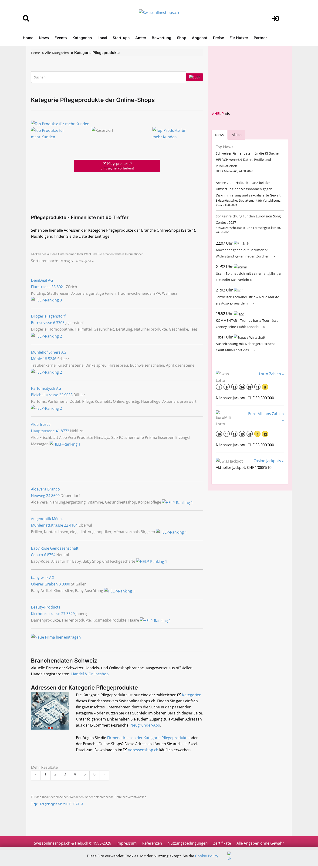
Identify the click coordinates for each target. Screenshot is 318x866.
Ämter (140, 37)
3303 (60, 322)
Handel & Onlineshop (90, 674)
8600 (55, 495)
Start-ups (121, 37)
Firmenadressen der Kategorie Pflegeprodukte (148, 737)
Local (102, 37)
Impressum (127, 843)
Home (28, 37)
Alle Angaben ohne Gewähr (260, 843)
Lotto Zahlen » (271, 373)
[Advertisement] (117, 192)
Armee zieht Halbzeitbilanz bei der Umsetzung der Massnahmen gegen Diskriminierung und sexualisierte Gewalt (248, 188)
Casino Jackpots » (269, 460)
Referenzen (152, 843)
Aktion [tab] (237, 134)
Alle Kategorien (57, 53)
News (44, 37)
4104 (73, 525)
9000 (66, 584)
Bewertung (161, 37)
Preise (218, 37)
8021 (61, 286)
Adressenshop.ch (143, 749)
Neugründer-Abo (145, 725)
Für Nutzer (239, 37)
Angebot (199, 37)
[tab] (219, 134)
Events (60, 37)
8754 (51, 554)
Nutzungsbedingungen (188, 843)
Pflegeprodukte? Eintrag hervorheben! (117, 165)
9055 (68, 394)
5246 (52, 358)
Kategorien (82, 37)
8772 (65, 430)
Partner (260, 37)
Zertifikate (222, 843)
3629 (70, 613)
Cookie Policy (206, 856)
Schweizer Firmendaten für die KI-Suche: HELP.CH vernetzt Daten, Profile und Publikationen (248, 159)
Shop (181, 37)
